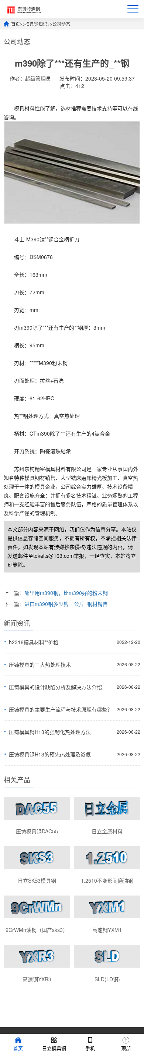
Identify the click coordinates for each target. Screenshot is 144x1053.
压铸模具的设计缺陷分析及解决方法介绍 (55, 687)
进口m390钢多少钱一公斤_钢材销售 (66, 603)
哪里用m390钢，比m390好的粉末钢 (66, 592)
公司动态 (61, 24)
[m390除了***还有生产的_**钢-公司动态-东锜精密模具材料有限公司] (23, 9)
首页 (15, 24)
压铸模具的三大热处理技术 (40, 664)
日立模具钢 (54, 1048)
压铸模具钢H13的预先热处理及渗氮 (50, 754)
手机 (90, 1048)
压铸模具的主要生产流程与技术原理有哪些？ (60, 709)
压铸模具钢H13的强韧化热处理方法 (50, 731)
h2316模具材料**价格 (33, 642)
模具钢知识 (36, 24)
